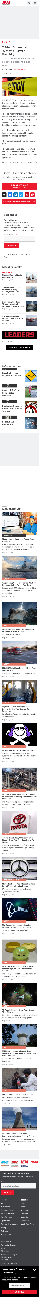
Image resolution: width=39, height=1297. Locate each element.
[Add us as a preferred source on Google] (32, 194)
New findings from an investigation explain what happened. (19, 715)
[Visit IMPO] (34, 1162)
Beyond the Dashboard (8, 423)
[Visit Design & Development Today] (5, 1162)
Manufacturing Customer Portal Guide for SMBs (18, 540)
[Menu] (34, 3)
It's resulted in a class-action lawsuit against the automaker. (16, 890)
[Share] (10, 194)
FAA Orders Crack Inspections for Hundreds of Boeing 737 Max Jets (16, 926)
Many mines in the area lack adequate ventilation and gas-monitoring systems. (18, 1099)
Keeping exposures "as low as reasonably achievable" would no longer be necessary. (18, 1140)
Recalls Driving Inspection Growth (12, 374)
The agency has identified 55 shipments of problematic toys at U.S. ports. (19, 975)
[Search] (29, 3)
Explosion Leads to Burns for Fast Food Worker (12, 408)
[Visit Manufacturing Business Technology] (24, 1166)
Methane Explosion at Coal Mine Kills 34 (19, 1095)
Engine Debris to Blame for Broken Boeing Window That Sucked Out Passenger (17, 709)
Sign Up (7, 1193)
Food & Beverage (7, 385)
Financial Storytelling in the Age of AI (12, 276)
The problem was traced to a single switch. (19, 673)
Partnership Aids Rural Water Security (18, 750)
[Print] (4, 194)
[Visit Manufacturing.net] (14, 1166)
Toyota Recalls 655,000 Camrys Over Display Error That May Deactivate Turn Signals (19, 840)
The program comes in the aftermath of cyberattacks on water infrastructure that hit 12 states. (19, 755)
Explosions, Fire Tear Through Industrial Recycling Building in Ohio (13, 304)
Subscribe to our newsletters (19, 186)
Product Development (11, 880)
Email (3, 1181)
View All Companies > (19, 348)
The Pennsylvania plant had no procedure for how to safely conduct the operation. (18, 803)
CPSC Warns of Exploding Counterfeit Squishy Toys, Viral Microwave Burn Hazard (18, 968)
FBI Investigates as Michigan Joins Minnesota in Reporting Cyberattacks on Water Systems (19, 1053)
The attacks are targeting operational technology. (16, 1060)
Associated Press (21, 70)
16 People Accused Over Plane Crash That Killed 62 (18, 1011)
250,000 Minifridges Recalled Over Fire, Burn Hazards (12, 318)
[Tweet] (21, 194)
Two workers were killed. (12, 635)
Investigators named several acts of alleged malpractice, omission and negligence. (19, 1016)
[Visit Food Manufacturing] (14, 1162)
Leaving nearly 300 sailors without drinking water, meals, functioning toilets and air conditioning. (19, 590)
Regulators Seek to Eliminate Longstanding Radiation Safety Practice (19, 1135)
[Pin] (27, 194)
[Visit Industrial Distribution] (5, 1166)
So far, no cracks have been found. (15, 930)
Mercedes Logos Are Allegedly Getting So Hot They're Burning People (18, 885)
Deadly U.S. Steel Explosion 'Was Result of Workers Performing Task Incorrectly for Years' (19, 796)
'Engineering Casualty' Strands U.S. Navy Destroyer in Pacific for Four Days (12, 289)
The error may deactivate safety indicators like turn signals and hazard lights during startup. (18, 847)
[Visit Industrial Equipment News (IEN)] (24, 1162)
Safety (6, 42)
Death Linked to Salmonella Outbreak (10, 393)
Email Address (10, 234)
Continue (19, 1292)
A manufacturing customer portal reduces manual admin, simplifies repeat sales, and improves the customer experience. (19, 546)
